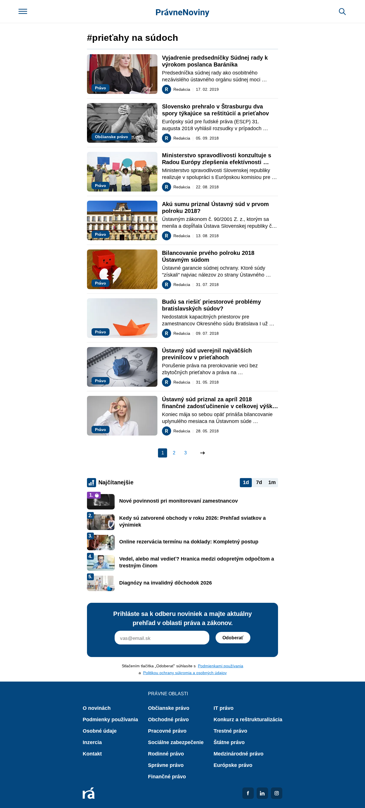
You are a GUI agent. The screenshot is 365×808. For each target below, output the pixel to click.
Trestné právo (230, 731)
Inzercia (92, 742)
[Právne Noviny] (182, 12)
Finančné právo (167, 776)
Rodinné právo (166, 754)
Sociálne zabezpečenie (176, 742)
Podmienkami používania (220, 666)
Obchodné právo (168, 719)
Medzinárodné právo (238, 754)
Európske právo (233, 765)
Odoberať (233, 637)
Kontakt (92, 754)
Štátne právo (229, 742)
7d (259, 482)
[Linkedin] (262, 793)
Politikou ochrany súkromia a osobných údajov (185, 672)
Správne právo (166, 765)
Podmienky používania (110, 719)
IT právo (224, 708)
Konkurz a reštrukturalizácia (248, 719)
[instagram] (276, 793)
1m (272, 482)
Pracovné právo (167, 731)
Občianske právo (168, 708)
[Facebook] (248, 793)
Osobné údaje (100, 731)
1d (246, 482)
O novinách (97, 708)
